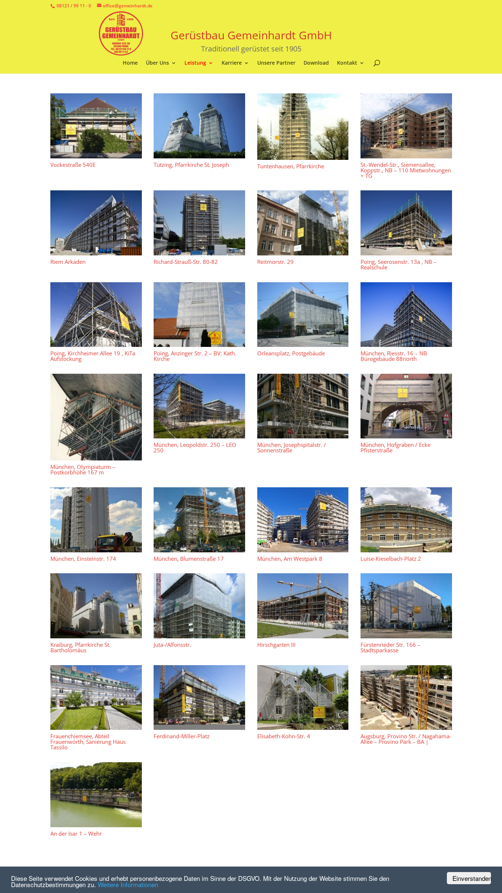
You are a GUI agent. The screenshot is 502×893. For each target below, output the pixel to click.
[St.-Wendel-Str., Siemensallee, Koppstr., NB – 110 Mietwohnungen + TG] (406, 125)
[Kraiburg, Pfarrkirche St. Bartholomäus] (96, 605)
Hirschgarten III (276, 644)
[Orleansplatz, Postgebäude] (302, 314)
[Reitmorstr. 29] (302, 222)
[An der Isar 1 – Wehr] (96, 794)
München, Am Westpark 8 (289, 558)
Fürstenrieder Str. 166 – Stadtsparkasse (390, 647)
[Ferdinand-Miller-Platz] (199, 697)
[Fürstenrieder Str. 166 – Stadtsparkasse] (406, 605)
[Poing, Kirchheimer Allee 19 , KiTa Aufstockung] (96, 314)
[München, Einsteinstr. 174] (96, 519)
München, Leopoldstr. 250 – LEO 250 (195, 447)
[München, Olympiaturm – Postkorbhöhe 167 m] (96, 416)
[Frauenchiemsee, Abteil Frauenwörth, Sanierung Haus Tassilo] (96, 697)
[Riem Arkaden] (96, 222)
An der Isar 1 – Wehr (76, 833)
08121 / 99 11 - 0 (74, 6)
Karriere (232, 63)
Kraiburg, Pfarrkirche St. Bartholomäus (80, 647)
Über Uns (157, 63)
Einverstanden (471, 878)
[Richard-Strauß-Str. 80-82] (199, 222)
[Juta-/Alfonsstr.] (199, 605)
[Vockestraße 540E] (96, 125)
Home (130, 63)
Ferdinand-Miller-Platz (181, 736)
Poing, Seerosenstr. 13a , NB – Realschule (399, 264)
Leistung (195, 63)
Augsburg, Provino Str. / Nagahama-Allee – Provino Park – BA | (406, 738)
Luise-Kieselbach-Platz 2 (391, 558)
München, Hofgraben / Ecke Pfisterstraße (395, 447)
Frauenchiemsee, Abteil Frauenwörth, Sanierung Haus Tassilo (88, 741)
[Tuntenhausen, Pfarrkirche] (302, 126)
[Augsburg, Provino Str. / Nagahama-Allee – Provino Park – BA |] (406, 697)
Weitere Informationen (128, 884)
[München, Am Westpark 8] (302, 519)
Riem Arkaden (68, 261)
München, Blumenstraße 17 (189, 558)
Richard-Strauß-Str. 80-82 (186, 261)
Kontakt (347, 63)
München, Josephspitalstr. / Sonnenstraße (291, 447)
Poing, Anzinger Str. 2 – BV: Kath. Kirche (195, 355)
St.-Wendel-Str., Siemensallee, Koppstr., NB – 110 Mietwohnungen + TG (406, 170)
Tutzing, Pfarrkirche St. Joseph (191, 164)
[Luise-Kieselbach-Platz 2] (406, 519)
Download (316, 63)
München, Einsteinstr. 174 (83, 558)
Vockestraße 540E (73, 164)
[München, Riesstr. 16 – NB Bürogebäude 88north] (406, 314)
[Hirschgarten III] (302, 605)
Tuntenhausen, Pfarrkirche (290, 165)
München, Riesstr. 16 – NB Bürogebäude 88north (394, 355)
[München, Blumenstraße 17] (199, 519)
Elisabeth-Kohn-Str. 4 (283, 736)
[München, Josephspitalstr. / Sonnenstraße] (302, 405)
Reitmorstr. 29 (275, 261)
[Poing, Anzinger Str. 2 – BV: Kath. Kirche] (199, 314)
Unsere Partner (276, 63)
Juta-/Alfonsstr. (172, 644)
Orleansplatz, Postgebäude (290, 353)
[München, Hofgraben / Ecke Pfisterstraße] (406, 405)
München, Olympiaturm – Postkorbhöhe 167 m (82, 469)
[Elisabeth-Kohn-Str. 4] (302, 697)
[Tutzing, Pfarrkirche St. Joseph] (199, 125)
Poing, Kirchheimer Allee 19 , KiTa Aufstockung (92, 355)
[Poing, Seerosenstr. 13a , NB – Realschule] (406, 222)
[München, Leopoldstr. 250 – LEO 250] (199, 405)
